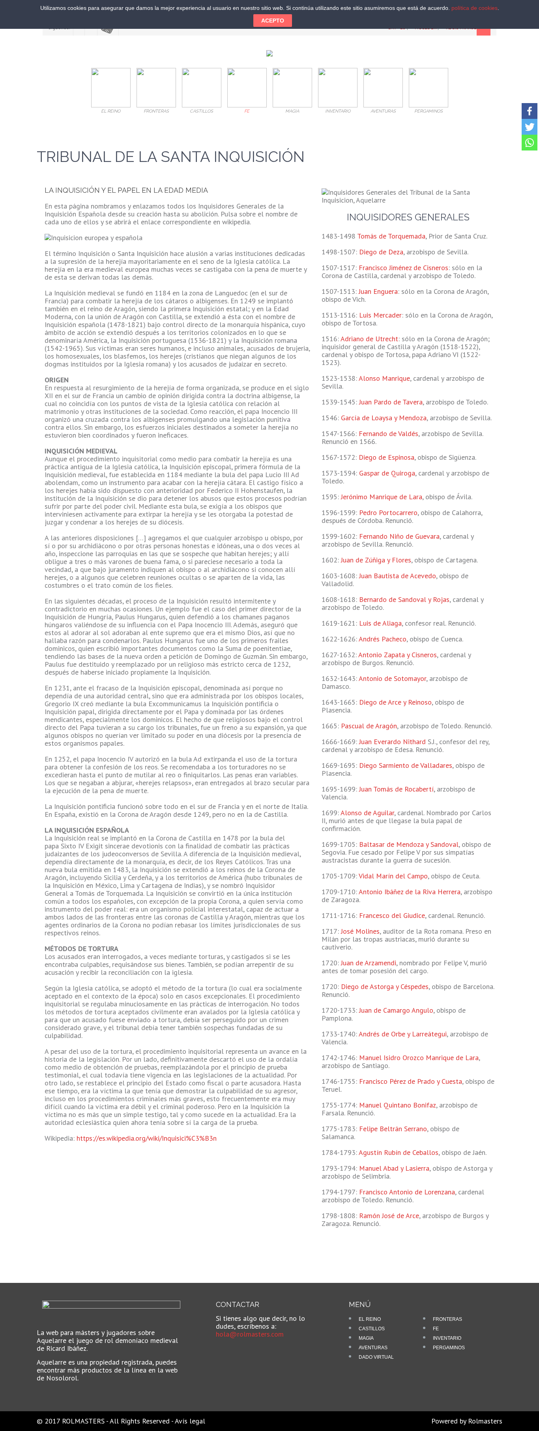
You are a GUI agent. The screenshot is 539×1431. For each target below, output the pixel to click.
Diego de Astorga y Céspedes (385, 986)
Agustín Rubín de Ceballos (398, 1152)
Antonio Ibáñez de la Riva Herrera (409, 891)
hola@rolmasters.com (250, 1334)
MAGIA (366, 1338)
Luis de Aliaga (380, 623)
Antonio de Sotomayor (392, 678)
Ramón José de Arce (389, 1215)
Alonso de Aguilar (367, 812)
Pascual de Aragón (369, 725)
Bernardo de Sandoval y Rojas (404, 599)
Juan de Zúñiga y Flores (376, 559)
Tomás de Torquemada (391, 236)
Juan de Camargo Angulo (396, 1010)
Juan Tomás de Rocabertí (396, 789)
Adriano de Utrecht (369, 338)
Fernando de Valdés (388, 433)
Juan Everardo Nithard (392, 741)
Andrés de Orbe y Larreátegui (403, 1033)
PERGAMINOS (449, 1347)
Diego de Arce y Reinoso (395, 702)
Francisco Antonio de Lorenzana (407, 1191)
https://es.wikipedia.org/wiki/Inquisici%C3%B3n (147, 1138)
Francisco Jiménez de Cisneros (403, 267)
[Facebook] (529, 111)
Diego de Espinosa (386, 457)
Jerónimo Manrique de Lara (381, 496)
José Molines (360, 931)
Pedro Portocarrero (388, 512)
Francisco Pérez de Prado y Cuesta (410, 1081)
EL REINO (370, 1319)
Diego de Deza (381, 251)
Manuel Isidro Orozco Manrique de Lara (419, 1057)
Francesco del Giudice (392, 915)
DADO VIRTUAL (376, 1357)
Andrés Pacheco (382, 638)
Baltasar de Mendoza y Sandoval (409, 844)
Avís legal (190, 1420)
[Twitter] (529, 127)
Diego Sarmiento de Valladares (405, 765)
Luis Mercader (380, 315)
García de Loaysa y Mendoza (384, 417)
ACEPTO (272, 20)
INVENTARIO (447, 1338)
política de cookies (474, 8)
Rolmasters (485, 1420)
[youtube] (240, 1352)
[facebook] (227, 1352)
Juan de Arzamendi (368, 962)
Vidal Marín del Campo (393, 875)
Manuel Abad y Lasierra (394, 1168)
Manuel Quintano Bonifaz (397, 1104)
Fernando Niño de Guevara (399, 536)
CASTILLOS (372, 1328)
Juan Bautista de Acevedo (397, 575)
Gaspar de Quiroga (387, 473)
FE (436, 1328)
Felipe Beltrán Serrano (393, 1128)
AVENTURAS (373, 1347)
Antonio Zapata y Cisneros (397, 654)
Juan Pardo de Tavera (391, 401)
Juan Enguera (378, 291)
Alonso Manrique (384, 378)
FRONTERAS (447, 1319)
